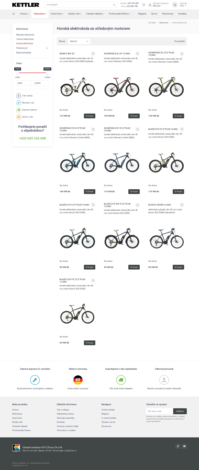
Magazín (142, 13)
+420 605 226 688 (32, 138)
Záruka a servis (108, 422)
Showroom (106, 426)
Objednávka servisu (65, 414)
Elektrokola (39, 13)
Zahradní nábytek (94, 13)
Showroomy (167, 13)
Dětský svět (73, 13)
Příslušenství (21, 48)
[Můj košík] (175, 5)
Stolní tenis (56, 13)
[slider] (17, 72)
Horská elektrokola (24, 43)
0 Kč (183, 4)
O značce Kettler (109, 418)
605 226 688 (129, 3)
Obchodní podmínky (65, 418)
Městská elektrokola (25, 35)
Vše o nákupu (63, 410)
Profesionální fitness (119, 13)
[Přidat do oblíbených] (93, 53)
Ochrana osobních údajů (67, 426)
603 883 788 (132, 6)
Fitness (23, 13)
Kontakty (182, 13)
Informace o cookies (66, 430)
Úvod (153, 23)
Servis (154, 13)
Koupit (90, 116)
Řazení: (62, 41)
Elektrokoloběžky (23, 52)
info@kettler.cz (70, 450)
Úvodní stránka (108, 410)
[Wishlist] (144, 5)
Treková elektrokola (25, 39)
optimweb (24, 465)
